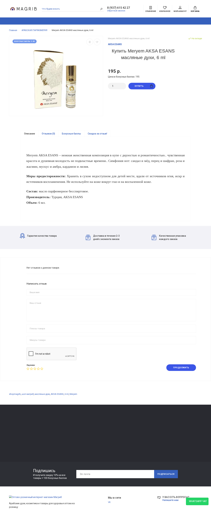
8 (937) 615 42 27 (118, 7)
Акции (130, 438)
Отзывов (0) (48, 133)
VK (109, 502)
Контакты (53, 424)
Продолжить (181, 367)
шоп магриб (28, 394)
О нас (51, 429)
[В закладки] (97, 42)
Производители (135, 429)
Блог (193, 21)
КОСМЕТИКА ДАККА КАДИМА (115, 21)
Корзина (195, 11)
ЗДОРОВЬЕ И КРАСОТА (47, 21)
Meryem (73, 394)
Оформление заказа (137, 433)
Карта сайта (133, 424)
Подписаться (166, 474)
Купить (139, 86)
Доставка (93, 424)
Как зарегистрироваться (61, 433)
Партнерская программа (100, 438)
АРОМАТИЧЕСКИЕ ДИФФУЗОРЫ (82, 21)
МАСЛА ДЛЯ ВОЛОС (19, 446)
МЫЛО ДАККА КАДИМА (21, 432)
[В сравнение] (89, 42)
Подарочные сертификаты (61, 443)
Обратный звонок (116, 10)
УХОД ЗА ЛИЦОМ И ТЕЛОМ (22, 442)
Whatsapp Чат (197, 501)
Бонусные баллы (71, 133)
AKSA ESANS (57, 394)
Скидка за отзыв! (97, 133)
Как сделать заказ (57, 438)
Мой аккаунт (180, 11)
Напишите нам (170, 500)
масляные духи (42, 394)
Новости (92, 429)
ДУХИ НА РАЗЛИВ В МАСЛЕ (150, 21)
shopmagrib (15, 394)
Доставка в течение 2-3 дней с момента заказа (106, 237)
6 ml (67, 394)
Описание (29, 133)
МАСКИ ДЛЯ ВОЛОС (19, 437)
